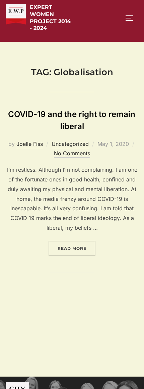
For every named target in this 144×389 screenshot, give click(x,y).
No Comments (72, 153)
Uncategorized (70, 144)
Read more (76, 248)
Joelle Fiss (29, 144)
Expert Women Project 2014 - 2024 (50, 17)
